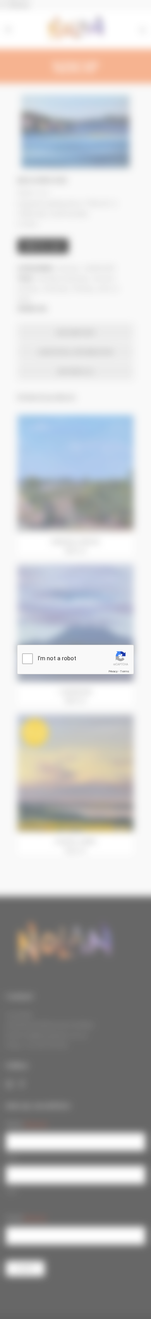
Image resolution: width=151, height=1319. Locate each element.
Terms (124, 671)
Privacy (113, 671)
